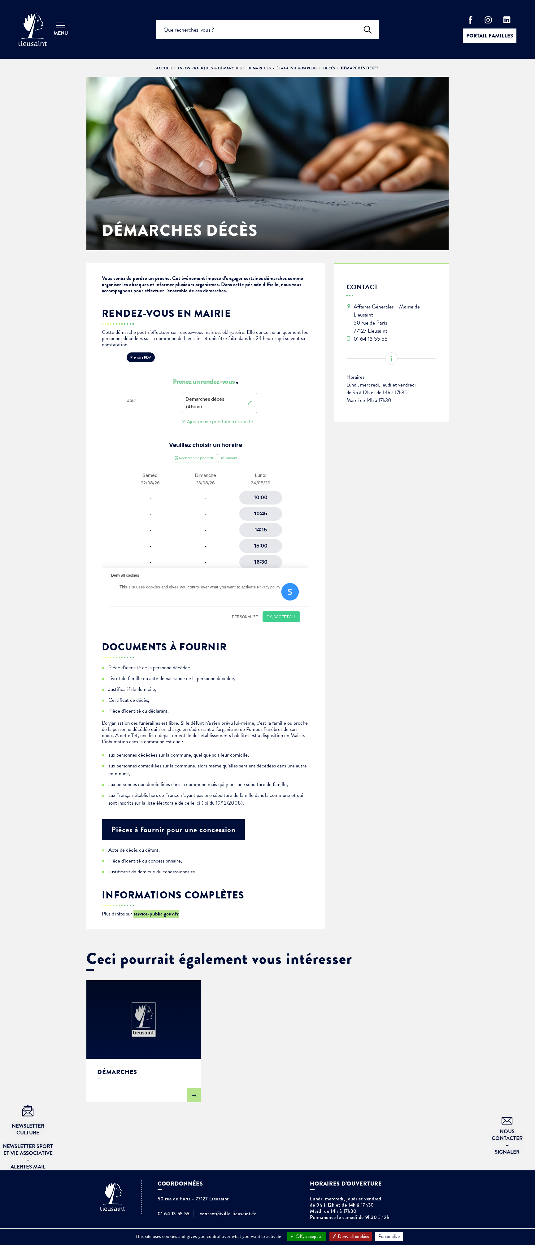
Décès (329, 68)
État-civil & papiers (297, 68)
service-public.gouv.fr (156, 914)
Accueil (164, 68)
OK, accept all (308, 1236)
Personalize (389, 1236)
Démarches (259, 68)
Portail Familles (489, 36)
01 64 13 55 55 (173, 1214)
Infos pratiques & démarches (210, 68)
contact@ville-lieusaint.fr (228, 1214)
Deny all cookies (353, 1236)
